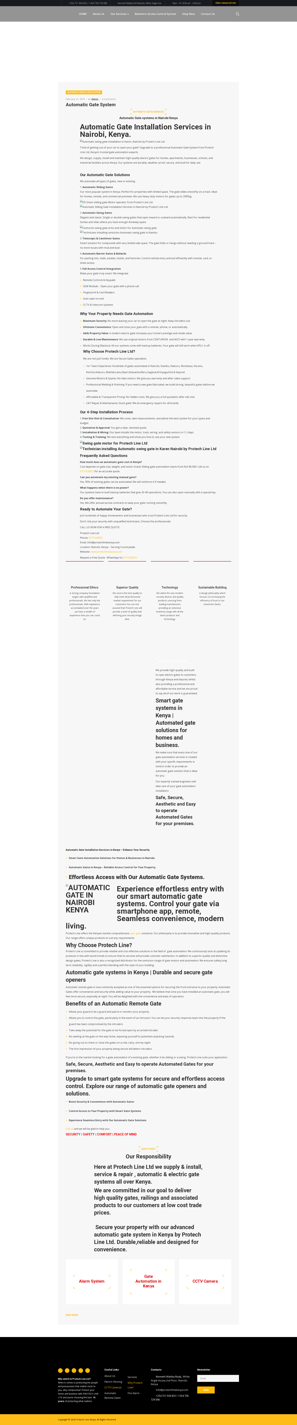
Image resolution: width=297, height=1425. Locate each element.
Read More (72, 1315)
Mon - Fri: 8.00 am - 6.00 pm (187, 3)
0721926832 (87, 471)
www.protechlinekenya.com (106, 551)
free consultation (225, 3)
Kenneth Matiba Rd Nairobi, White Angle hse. (140, 3)
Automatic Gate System (91, 104)
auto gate (135, 933)
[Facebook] (60, 1370)
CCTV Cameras (113, 1387)
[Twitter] (67, 1370)
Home (224, 44)
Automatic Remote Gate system (84, 92)
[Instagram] (74, 1370)
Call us (69, 1128)
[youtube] (87, 1370)
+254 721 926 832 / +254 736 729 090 (87, 3)
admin (94, 99)
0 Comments (109, 99)
